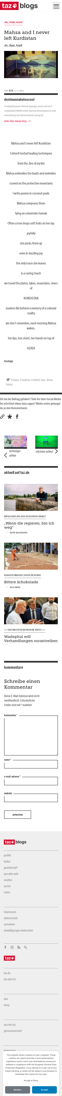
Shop (6, 1005)
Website (8, 793)
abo (6, 999)
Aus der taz (10, 1024)
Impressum (10, 912)
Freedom (25, 380)
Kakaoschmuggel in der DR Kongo (22, 575)
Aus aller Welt (11, 874)
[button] (9, 416)
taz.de (7, 973)
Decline (17, 1090)
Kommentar (11, 715)
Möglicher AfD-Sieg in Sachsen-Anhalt (25, 516)
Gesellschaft (11, 867)
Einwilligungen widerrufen (18, 930)
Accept (44, 1090)
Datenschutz (11, 918)
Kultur (7, 861)
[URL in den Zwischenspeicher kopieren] (2, 416)
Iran (43, 380)
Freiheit (35, 380)
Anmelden (9, 924)
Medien (8, 880)
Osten (7, 892)
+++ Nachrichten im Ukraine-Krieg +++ (24, 629)
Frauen (15, 380)
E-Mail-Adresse (12, 776)
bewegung (10, 1050)
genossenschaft (13, 1031)
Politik (7, 855)
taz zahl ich (10, 979)
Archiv (7, 886)
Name (7, 759)
